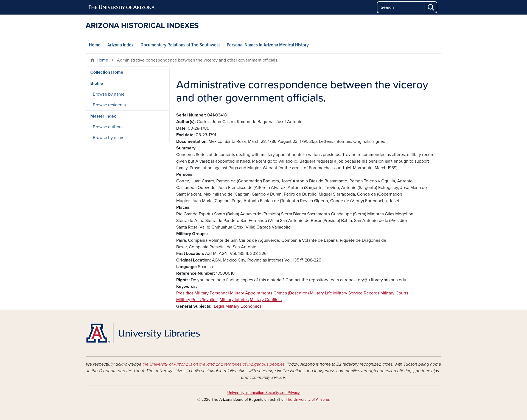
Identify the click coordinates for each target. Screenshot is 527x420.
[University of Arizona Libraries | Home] (143, 333)
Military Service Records (356, 293)
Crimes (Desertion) (291, 293)
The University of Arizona (307, 399)
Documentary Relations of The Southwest (180, 45)
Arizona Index (120, 45)
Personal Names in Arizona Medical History (268, 45)
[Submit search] (431, 7)
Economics (250, 306)
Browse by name (109, 94)
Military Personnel (212, 293)
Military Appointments (251, 293)
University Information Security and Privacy (263, 392)
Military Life (321, 293)
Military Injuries (234, 299)
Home (94, 45)
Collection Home (106, 72)
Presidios (185, 293)
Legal (219, 306)
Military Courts (394, 293)
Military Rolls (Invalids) (197, 299)
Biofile (96, 83)
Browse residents (109, 105)
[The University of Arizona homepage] (121, 7)
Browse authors (107, 127)
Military (232, 306)
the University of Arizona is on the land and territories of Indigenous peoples (213, 364)
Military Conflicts (266, 299)
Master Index (103, 116)
